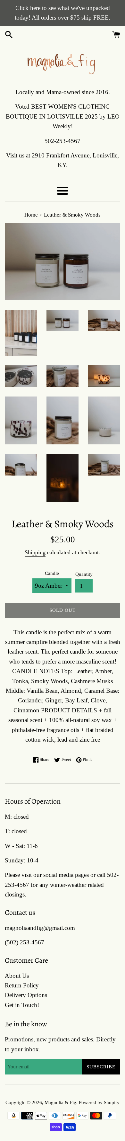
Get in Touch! (22, 1005)
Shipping (35, 552)
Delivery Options (26, 995)
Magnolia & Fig (60, 1102)
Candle (52, 573)
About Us (17, 975)
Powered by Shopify (99, 1102)
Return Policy (22, 985)
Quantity (84, 574)
